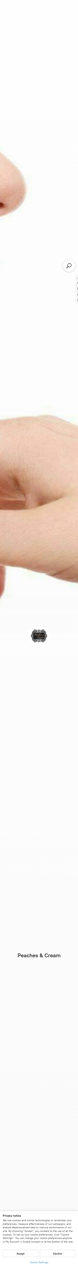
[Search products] (69, 265)
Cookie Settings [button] (39, 1262)
